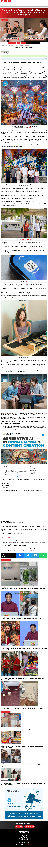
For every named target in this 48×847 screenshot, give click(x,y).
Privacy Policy (24, 839)
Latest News (23, 43)
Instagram (31, 127)
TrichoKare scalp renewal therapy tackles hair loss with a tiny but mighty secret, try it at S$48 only (23, 765)
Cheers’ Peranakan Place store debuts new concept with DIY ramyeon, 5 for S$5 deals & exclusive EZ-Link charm (22, 747)
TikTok (8, 537)
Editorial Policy (24, 837)
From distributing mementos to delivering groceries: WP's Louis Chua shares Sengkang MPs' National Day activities (23, 679)
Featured (18, 43)
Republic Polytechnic (26, 239)
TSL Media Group (29, 844)
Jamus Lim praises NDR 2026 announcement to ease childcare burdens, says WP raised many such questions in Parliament (24, 649)
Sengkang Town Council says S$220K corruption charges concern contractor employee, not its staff (23, 589)
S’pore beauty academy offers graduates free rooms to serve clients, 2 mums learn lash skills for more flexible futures (23, 784)
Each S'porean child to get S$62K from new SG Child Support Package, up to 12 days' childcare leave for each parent (23, 619)
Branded (10, 43)
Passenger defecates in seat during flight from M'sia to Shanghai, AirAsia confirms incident (22, 708)
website (36, 536)
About (24, 836)
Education (14, 43)
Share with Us (19, 826)
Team (24, 840)
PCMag (26, 281)
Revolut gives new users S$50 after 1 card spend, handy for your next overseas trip (20, 729)
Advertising (24, 835)
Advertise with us (30, 826)
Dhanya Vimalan (20, 47)
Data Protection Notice (25, 838)
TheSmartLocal (34, 550)
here (25, 533)
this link (42, 526)
